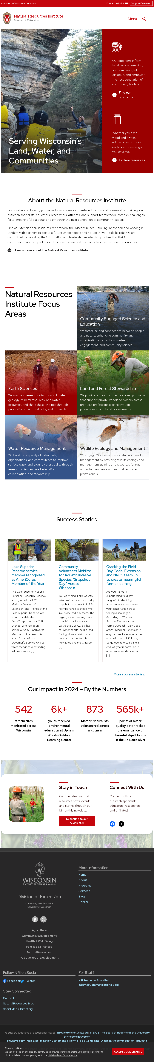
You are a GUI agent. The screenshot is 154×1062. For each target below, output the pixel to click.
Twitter (30, 981)
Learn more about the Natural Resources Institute (51, 250)
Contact (8, 998)
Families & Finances (39, 947)
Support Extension (141, 3)
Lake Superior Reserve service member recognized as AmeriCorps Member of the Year (28, 575)
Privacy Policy (16, 1040)
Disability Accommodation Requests (124, 1040)
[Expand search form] (144, 19)
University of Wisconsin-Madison (18, 3)
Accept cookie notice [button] (128, 1051)
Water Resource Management (37, 448)
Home (82, 875)
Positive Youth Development (39, 958)
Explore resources (132, 160)
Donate (84, 902)
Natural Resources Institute (38, 16)
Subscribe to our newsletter (77, 821)
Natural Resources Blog (18, 1003)
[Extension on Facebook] (35, 921)
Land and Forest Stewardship (108, 388)
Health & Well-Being (39, 941)
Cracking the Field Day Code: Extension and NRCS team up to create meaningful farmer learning (123, 575)
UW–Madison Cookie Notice (62, 1055)
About (83, 880)
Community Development (39, 936)
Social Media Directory (18, 1009)
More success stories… (130, 674)
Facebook (14, 981)
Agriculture (39, 930)
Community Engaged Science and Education (112, 321)
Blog (82, 896)
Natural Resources (39, 952)
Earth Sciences (22, 388)
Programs (85, 885)
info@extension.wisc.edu (72, 1032)
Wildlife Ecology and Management (112, 448)
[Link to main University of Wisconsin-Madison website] (39, 884)
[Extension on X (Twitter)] (43, 921)
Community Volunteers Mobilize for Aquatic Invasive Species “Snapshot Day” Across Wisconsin (75, 577)
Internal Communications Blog (99, 985)
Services (84, 891)
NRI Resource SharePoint (95, 980)
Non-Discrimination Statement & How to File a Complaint (63, 1040)
